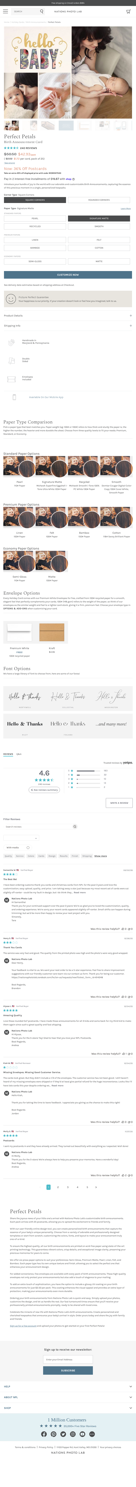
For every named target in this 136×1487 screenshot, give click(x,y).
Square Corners (35, 200)
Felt (99, 240)
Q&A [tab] (18, 754)
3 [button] (67, 1187)
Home (6, 22)
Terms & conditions (25, 1447)
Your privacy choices (110, 1447)
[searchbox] (37, 826)
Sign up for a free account (23, 1325)
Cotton (99, 247)
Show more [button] (100, 856)
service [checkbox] (20, 856)
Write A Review (119, 803)
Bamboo (35, 247)
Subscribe (68, 1370)
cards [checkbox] (41, 856)
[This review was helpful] (123, 928)
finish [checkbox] (75, 856)
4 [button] (77, 1187)
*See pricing (9, 163)
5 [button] (87, 1187)
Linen (35, 240)
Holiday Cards (17, 22)
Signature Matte (99, 218)
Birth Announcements (36, 22)
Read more (80, 892)
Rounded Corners (99, 200)
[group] (12, 125)
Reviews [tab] (8, 754)
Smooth (99, 226)
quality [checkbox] (8, 856)
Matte (99, 261)
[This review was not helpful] (129, 928)
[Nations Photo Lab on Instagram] (73, 1434)
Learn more (126, 208)
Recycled (35, 226)
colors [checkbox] (31, 856)
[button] (87, 771)
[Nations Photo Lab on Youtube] (82, 1434)
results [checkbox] (64, 856)
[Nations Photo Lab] (68, 11)
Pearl (35, 218)
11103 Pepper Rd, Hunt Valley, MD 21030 (77, 1447)
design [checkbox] (52, 856)
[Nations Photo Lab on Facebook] (44, 1434)
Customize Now (68, 274)
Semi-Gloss (35, 261)
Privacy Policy (46, 1447)
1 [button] (48, 1187)
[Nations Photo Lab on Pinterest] (53, 1434)
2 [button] (58, 1187)
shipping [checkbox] (87, 856)
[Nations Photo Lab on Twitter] (63, 1434)
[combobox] (28, 11)
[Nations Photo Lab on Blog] (92, 1434)
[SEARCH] (28, 11)
